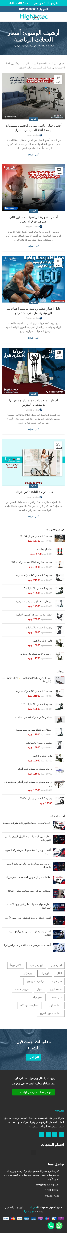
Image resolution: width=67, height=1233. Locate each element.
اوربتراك (44, 973)
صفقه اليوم (56, 989)
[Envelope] (48, 1134)
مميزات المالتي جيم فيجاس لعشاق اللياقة (29, 890)
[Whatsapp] (54, 1134)
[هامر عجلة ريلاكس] (60, 643)
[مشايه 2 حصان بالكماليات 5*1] (60, 591)
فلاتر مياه (38, 997)
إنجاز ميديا (29, 1211)
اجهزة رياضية (36, 965)
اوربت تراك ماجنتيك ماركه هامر (36, 653)
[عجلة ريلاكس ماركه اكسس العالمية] (60, 617)
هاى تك (33, 1207)
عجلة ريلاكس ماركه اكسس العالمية (34, 614)
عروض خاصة (22, 989)
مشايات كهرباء (54, 1005)
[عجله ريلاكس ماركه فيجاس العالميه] (60, 719)
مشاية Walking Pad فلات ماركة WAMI (32, 562)
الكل (59, 973)
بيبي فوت (57, 981)
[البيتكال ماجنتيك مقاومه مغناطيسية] (60, 604)
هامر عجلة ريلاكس (42, 640)
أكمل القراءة (33, 155)
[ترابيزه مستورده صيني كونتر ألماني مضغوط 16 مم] (60, 786)
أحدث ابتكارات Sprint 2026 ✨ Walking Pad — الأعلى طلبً (27, 680)
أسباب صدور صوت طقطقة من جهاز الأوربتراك (27, 945)
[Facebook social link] (8, 17)
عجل (39, 989)
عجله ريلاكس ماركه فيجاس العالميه (33, 717)
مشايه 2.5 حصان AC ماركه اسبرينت (33, 575)
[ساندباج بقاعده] (60, 552)
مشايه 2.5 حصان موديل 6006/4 (36, 798)
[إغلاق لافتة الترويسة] (4, 3)
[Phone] (51, 1225)
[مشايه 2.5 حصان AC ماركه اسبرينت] (60, 578)
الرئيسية (51, 46)
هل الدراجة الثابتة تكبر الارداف (33, 492)
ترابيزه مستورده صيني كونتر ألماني (34, 769)
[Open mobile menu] (63, 17)
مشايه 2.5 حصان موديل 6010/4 (36, 536)
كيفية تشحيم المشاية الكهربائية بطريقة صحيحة (27, 823)
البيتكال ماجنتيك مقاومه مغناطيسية (34, 601)
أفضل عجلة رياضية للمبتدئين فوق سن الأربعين (27, 918)
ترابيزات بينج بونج (35, 981)
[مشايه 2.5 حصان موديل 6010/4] (60, 539)
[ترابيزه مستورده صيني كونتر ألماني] (60, 771)
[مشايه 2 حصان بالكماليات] (60, 630)
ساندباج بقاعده (44, 549)
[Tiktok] (41, 1134)
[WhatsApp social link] (4, 17)
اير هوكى (27, 973)
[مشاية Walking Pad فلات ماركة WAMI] (60, 565)
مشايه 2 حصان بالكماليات (39, 627)
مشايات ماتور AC (29, 1005)
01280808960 (27, 9)
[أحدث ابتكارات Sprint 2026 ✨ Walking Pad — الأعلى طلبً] (60, 680)
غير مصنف (56, 997)
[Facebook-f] (61, 1134)
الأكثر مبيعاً (15, 965)
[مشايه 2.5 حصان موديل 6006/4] (60, 801)
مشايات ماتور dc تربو (51, 1013)
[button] (33, 1092)
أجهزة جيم (56, 965)
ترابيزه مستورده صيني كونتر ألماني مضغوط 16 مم (28, 784)
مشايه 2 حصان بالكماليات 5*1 (36, 588)
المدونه (33, 119)
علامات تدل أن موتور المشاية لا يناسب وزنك (28, 877)
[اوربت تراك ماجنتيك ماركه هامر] (60, 656)
